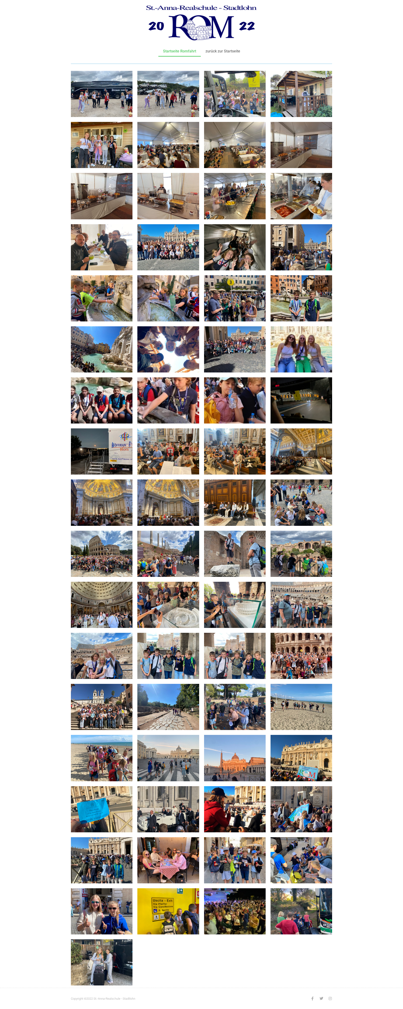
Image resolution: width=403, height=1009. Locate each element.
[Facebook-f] (312, 998)
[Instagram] (330, 998)
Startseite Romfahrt (179, 51)
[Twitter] (321, 998)
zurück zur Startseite (222, 51)
